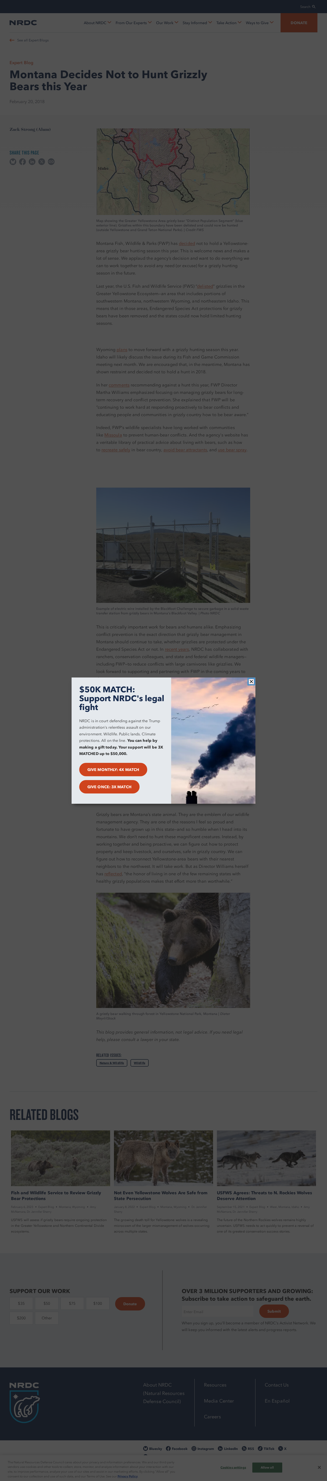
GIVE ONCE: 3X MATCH (109, 786)
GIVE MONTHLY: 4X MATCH (113, 769)
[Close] (251, 681)
